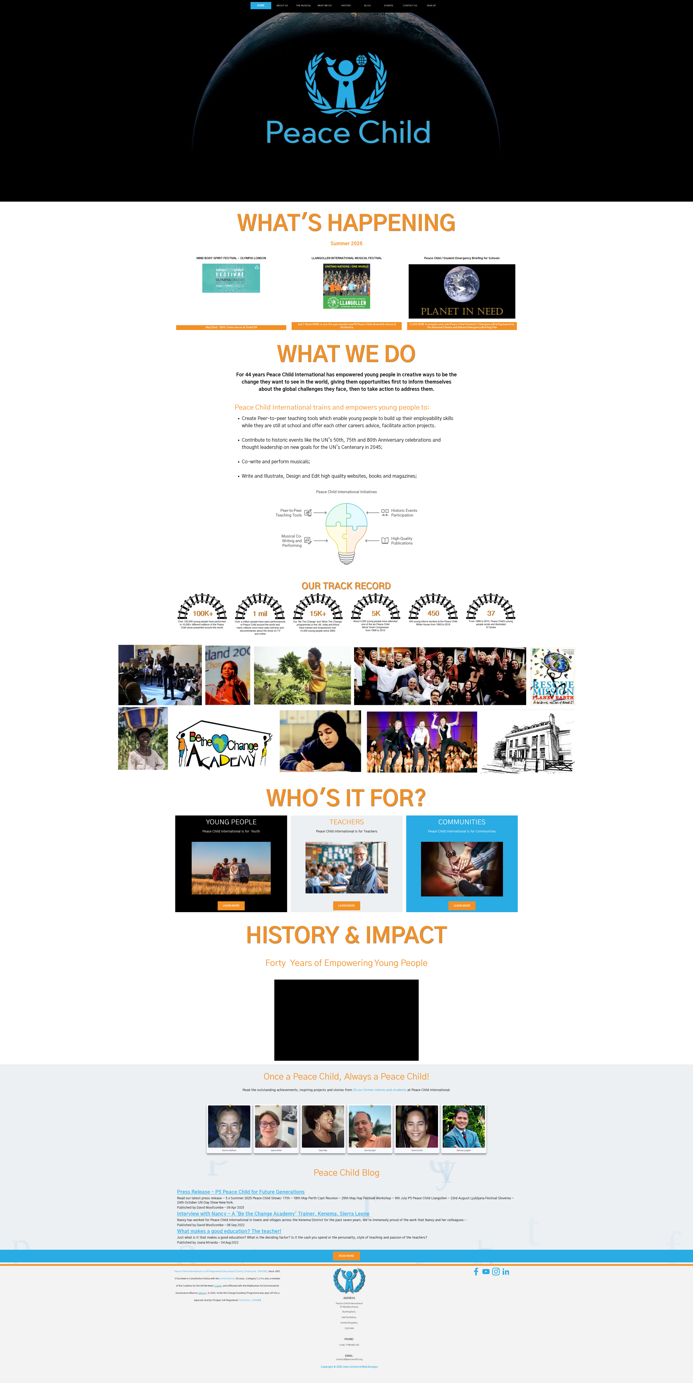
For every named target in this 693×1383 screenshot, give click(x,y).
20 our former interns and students (379, 1090)
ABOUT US (282, 5)
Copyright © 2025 (332, 1367)
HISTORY (346, 5)
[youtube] (486, 1271)
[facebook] (476, 1271)
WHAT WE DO (325, 5)
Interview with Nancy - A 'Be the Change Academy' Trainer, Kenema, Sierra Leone (273, 1214)
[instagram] (495, 1271)
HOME (261, 5)
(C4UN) (218, 1286)
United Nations (227, 1278)
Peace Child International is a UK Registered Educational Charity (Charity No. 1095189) (220, 1271)
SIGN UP (431, 5)
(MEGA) (202, 1293)
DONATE (388, 5)
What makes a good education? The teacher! (229, 1231)
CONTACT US (410, 5)
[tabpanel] (346, 243)
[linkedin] (505, 1271)
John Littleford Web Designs (360, 1367)
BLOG (367, 5)
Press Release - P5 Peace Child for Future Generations (241, 1192)
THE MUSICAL (303, 5)
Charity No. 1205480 (249, 1300)
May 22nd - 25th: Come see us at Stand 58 (231, 327)
